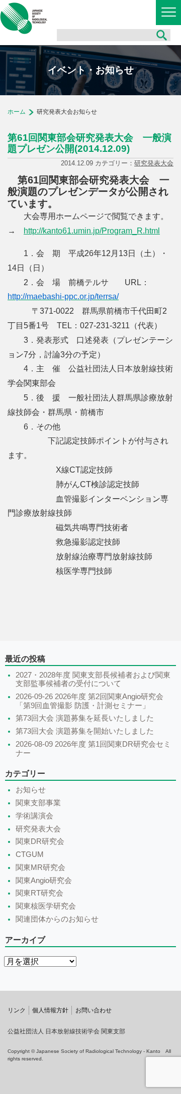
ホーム (17, 111)
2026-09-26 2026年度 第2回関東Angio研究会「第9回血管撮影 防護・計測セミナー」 (89, 701)
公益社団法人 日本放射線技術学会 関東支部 (23, 18)
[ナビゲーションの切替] (168, 12)
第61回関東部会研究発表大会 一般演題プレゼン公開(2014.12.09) (89, 143)
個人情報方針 (50, 1010)
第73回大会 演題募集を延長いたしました (85, 718)
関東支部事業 (38, 803)
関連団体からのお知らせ (57, 919)
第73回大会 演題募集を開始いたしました (85, 731)
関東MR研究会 (40, 867)
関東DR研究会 (40, 841)
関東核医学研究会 (46, 906)
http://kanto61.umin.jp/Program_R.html (92, 231)
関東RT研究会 (39, 893)
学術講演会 (34, 816)
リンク (17, 1010)
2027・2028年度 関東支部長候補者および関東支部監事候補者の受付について (93, 679)
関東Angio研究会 (44, 881)
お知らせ (31, 790)
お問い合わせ (93, 1010)
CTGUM (30, 854)
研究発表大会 (153, 163)
